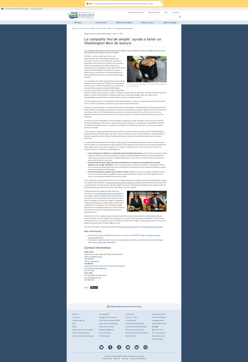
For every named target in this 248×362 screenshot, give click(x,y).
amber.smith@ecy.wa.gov (93, 257)
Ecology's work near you (108, 317)
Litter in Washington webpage (103, 242)
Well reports (129, 336)
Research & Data (154, 12)
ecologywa (94, 261)
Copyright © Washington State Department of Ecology (124, 356)
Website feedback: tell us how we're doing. (125, 306)
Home (79, 22)
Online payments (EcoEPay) (135, 327)
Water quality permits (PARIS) (136, 333)
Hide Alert (157, 2)
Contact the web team (138, 358)
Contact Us (175, 12)
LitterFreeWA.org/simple (129, 227)
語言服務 (155, 327)
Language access (158, 320)
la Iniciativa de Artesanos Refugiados (108, 193)
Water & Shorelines (124, 22)
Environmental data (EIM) (134, 323)
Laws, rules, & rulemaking (108, 323)
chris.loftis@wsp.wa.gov (92, 277)
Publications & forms (106, 327)
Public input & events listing (82, 330)
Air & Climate (101, 22)
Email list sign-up (78, 320)
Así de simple (121, 142)
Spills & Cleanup (169, 22)
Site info (117, 358)
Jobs (74, 323)
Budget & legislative (106, 330)
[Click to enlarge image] (147, 69)
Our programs (104, 314)
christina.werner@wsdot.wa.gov (95, 268)
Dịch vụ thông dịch (158, 333)
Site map (125, 358)
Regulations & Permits (136, 12)
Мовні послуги (157, 339)
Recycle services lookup (133, 330)
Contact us (76, 317)
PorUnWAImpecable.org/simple (151, 227)
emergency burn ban (103, 4)
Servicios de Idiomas (159, 323)
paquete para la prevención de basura (121, 183)
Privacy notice (107, 358)
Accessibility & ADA (159, 314)
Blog (165, 12)
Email (95, 287)
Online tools (129, 314)
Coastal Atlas (130, 320)
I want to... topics (131, 317)
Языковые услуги (158, 336)
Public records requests (81, 333)
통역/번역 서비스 (158, 330)
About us (75, 28)
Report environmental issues (82, 336)
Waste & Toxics (146, 22)
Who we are (85, 28)
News (93, 28)
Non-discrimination (159, 317)
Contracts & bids (105, 333)
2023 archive (101, 28)
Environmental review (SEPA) (109, 320)
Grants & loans (104, 336)
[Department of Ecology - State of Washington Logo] (79, 15)
